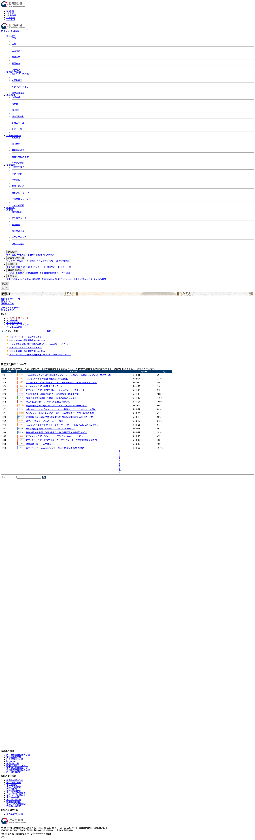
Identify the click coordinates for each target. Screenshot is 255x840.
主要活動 (16, 51)
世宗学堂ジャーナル (21, 199)
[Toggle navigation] (27, 29)
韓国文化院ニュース (10, 299)
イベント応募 (11, 331)
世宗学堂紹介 (18, 167)
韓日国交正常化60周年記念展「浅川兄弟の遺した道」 (51, 398)
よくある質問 (18, 205)
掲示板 (10, 13)
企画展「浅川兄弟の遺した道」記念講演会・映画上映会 (52, 394)
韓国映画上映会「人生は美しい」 (42, 444)
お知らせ (16, 138)
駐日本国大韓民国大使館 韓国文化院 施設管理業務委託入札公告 (56, 432)
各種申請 (12, 264)
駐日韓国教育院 (13, 772)
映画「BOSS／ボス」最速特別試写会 (25, 337)
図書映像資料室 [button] (13, 135)
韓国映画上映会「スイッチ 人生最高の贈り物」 (48, 402)
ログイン (10, 20)
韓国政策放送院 (13, 802)
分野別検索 (17, 80)
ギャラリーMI (18, 116)
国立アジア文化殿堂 (16, 804)
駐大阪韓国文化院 (14, 759)
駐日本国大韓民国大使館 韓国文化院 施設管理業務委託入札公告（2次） (60, 417)
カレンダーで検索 (20, 74)
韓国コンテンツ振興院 (17, 766)
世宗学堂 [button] (10, 165)
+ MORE (47, 331)
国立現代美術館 (13, 799)
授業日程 (16, 180)
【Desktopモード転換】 (41, 834)
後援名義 (16, 97)
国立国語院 (11, 785)
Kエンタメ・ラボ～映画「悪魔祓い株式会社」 (47, 379)
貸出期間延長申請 (20, 157)
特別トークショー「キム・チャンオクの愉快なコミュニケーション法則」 (61, 409)
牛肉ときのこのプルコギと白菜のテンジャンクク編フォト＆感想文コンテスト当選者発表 (68, 375)
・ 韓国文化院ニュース (17, 318)
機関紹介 (12, 252)
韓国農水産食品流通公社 (18, 770)
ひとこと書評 (18, 163)
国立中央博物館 (13, 782)
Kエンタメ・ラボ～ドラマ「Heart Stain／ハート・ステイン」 (55, 390)
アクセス (16, 70)
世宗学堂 (12, 276)
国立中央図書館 (13, 787)
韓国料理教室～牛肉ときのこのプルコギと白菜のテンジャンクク (56, 406)
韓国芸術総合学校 (14, 780)
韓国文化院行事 (15, 258)
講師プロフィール (20, 193)
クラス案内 (17, 174)
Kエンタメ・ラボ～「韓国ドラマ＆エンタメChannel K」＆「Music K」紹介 (61, 382)
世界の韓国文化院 (14, 814)
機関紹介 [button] (10, 36)
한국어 (23, 31)
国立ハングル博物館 (16, 795)
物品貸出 (16, 110)
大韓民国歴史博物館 (16, 793)
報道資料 (11, 15)
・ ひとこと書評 (14, 327)
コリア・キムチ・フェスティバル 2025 (44, 421)
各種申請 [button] (10, 95)
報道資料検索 (18, 93)
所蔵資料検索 (18, 150)
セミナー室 (17, 129)
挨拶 (14, 38)
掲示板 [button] (9, 210)
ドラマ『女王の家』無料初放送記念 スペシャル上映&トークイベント (40, 344)
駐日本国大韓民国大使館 (18, 755)
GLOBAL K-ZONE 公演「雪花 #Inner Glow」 (28, 340)
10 (120, 470)
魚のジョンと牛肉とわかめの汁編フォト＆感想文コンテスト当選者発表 (60, 413)
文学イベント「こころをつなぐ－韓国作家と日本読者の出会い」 (56, 448)
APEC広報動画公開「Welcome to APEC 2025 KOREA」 (50, 429)
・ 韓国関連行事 (14, 322)
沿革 (14, 44)
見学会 (15, 104)
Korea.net (11, 761)
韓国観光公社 (12, 763)
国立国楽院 (11, 789)
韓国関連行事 (18, 231)
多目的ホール (18, 123)
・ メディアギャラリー (17, 325)
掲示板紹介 (17, 212)
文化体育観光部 (13, 757)
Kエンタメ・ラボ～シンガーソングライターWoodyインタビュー (55, 436)
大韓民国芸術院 (13, 806)
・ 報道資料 (12, 320)
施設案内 (16, 57)
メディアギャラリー (21, 87)
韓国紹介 (10, 11)
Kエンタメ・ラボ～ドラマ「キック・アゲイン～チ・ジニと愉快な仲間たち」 (62, 440)
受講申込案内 (18, 186)
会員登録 (10, 17)
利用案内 (16, 63)
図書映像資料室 (15, 270)
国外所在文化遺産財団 (17, 768)
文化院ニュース (19, 218)
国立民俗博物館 (13, 791)
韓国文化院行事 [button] (13, 72)
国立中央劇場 (12, 797)
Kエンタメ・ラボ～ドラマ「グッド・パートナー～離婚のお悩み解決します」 (62, 425)
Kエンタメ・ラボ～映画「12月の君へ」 (44, 386)
